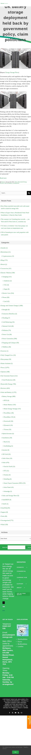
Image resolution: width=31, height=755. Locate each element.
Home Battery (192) (10, 404)
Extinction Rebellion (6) (9, 314)
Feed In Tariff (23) (9, 466)
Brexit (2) (4, 264)
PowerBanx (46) (9, 413)
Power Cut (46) (7, 334)
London (20, 646)
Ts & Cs (26, 747)
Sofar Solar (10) (7, 458)
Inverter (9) (5, 450)
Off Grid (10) (6, 454)
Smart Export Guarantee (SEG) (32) (14, 483)
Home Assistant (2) (7, 363)
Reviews (2, 183)
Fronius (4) (7, 475)
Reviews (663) (5, 388)
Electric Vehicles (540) (8, 272)
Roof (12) (7, 442)
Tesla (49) (4, 516)
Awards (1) (4, 248)
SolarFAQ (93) (5, 508)
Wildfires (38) (6, 347)
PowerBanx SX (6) (9, 417)
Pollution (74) (6, 330)
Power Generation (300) (9, 338)
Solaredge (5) (8, 491)
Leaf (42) (6, 301)
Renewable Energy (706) (8, 384)
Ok (15, 752)
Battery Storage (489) (8, 396)
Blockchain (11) (6, 252)
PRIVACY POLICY (16, 707)
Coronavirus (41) (6, 268)
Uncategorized (16, 183)
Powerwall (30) (8, 421)
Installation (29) (7, 438)
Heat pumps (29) (6, 359)
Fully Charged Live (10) (8, 355)
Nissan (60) (5, 297)
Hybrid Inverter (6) (8, 433)
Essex (20, 642)
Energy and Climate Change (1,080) (12, 305)
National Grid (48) (8, 326)
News (16, 182)
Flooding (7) (6, 318)
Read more (3, 178)
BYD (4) (6, 400)
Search (5, 547)
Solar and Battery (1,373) (8, 392)
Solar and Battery (8, 183)
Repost (3, 182)
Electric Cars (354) (8, 293)
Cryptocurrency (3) (8, 256)
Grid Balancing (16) (8, 322)
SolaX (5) (5, 504)
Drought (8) (6, 309)
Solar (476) (5, 462)
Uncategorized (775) (7, 520)
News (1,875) (5, 367)
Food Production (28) (8, 380)
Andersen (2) (8, 281)
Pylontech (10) (8, 425)
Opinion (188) (5, 372)
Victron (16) (7, 429)
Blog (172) (4, 260)
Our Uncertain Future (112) (9, 376)
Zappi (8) (6, 289)
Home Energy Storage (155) (12, 409)
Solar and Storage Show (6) (10, 495)
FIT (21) (6, 471)
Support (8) (4, 512)
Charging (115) (6, 276)
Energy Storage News (12, 72)
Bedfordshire (22, 644)
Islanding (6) (7, 479)
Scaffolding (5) (8, 446)
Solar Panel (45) (9, 487)
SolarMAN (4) (6, 499)
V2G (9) (6, 285)
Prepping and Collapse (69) (10, 343)
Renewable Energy (22, 182)
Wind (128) (4, 524)
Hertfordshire (22, 639)
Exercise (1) (4, 351)
